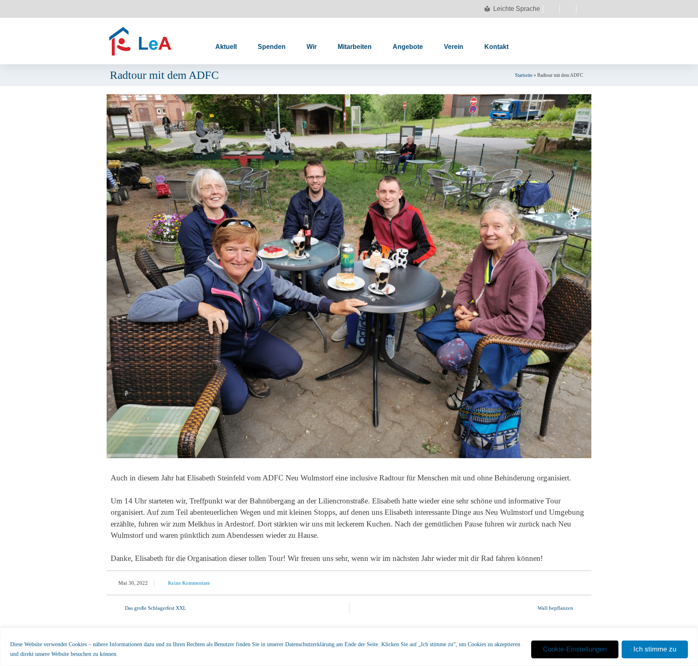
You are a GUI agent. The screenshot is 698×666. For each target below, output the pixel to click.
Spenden (272, 46)
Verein (453, 46)
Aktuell (226, 46)
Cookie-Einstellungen (575, 649)
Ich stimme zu (654, 649)
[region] (349, 647)
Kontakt (496, 46)
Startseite (523, 75)
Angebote (408, 46)
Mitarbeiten (355, 46)
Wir (312, 46)
